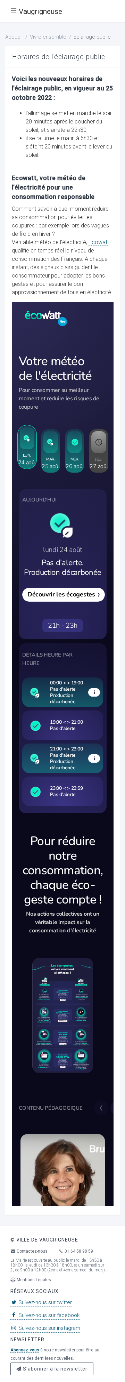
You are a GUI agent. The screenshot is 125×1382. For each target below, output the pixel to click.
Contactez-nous (32, 1251)
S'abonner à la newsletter (55, 1369)
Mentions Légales (33, 1279)
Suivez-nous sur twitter (44, 1302)
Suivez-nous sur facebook (48, 1315)
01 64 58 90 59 (78, 1251)
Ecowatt (99, 242)
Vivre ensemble (48, 37)
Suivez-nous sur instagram (48, 1328)
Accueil (14, 37)
